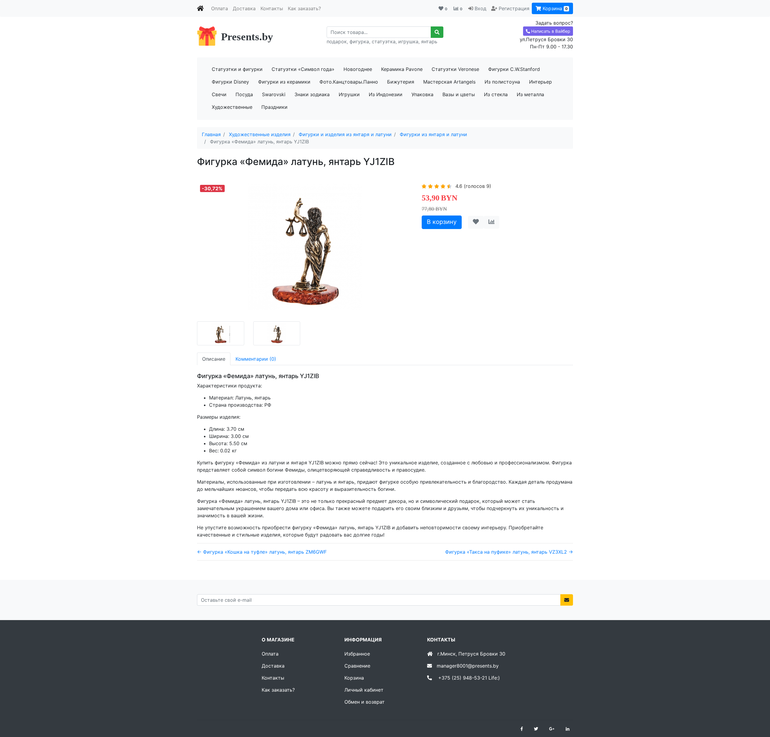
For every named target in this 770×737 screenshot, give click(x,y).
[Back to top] (756, 708)
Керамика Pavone (402, 69)
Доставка (244, 8)
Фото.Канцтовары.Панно (348, 82)
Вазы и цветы (458, 94)
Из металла (530, 94)
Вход (480, 8)
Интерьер (540, 82)
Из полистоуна (502, 82)
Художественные (232, 107)
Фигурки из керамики (284, 82)
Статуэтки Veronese (455, 69)
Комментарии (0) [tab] (256, 359)
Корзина (554, 8)
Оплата (219, 8)
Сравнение (357, 666)
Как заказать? (304, 8)
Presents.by (247, 37)
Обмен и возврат (364, 702)
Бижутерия (400, 82)
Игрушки (349, 94)
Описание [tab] (213, 359)
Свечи (219, 94)
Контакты (271, 8)
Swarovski (273, 94)
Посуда (244, 94)
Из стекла (496, 94)
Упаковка (422, 94)
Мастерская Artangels (449, 82)
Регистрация (514, 8)
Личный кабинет (363, 690)
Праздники (274, 107)
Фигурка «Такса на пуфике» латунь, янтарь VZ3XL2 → (509, 552)
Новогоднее (357, 69)
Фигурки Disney (230, 82)
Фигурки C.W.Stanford (514, 69)
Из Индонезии (385, 94)
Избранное (357, 654)
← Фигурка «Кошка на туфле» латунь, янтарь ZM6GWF (262, 552)
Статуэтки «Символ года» (303, 69)
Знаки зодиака (312, 94)
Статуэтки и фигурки (237, 69)
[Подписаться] (566, 600)
